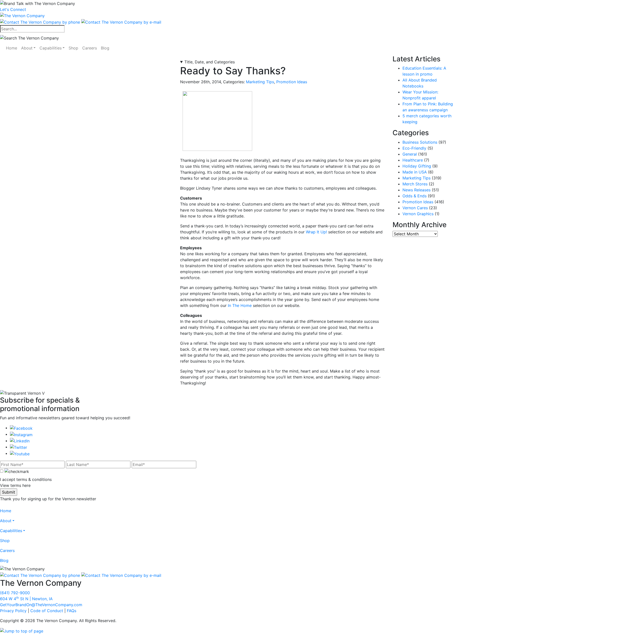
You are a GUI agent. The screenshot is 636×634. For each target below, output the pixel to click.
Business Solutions (419, 142)
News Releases (416, 189)
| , (26, 598)
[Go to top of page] (21, 630)
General (409, 154)
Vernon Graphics (418, 213)
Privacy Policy (13, 610)
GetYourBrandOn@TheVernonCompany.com (41, 604)
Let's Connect (13, 9)
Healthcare (412, 160)
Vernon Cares (415, 207)
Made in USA (414, 171)
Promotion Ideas (291, 81)
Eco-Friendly (414, 148)
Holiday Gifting (416, 166)
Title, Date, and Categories (209, 61)
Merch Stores (415, 183)
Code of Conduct (46, 610)
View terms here (15, 485)
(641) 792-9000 (15, 592)
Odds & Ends (414, 195)
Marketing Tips (260, 81)
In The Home (240, 305)
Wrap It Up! (316, 231)
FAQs (71, 610)
